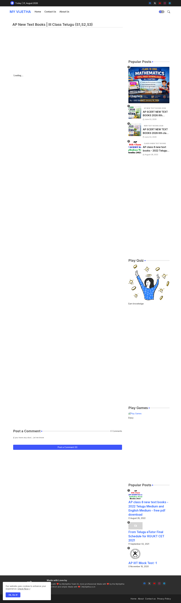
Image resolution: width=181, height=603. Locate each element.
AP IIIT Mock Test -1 (142, 563)
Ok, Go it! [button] (13, 595)
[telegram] (170, 3)
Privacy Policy (164, 598)
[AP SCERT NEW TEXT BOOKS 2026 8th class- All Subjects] (134, 112)
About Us (64, 11)
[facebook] (150, 3)
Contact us (150, 598)
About (141, 598)
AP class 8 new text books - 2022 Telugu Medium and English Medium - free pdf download (155, 149)
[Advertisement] (67, 53)
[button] (161, 11)
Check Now (23, 589)
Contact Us (50, 11)
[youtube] (160, 3)
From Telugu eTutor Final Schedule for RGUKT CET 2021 (146, 536)
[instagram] (165, 3)
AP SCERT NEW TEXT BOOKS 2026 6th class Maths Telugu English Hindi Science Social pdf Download (156, 131)
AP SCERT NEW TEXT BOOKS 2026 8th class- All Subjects (155, 113)
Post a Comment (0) (67, 447)
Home (38, 11)
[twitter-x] (155, 3)
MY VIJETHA (20, 12)
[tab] (38, 11)
